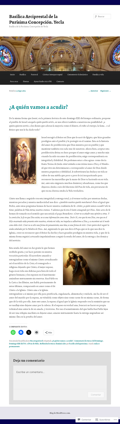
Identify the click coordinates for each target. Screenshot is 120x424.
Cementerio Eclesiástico (77, 74)
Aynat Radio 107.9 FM (43, 81)
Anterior (93, 91)
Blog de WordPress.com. (60, 413)
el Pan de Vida (33, 343)
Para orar (14, 81)
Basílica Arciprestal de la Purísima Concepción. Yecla (36, 19)
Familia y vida (98, 74)
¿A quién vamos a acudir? (62, 341)
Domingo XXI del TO (17, 343)
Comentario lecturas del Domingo (88, 341)
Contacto (60, 81)
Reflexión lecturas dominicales (53, 343)
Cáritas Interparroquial (52, 74)
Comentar (96, 394)
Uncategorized (36, 341)
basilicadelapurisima (78, 343)
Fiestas (26, 81)
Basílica (23, 74)
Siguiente (105, 91)
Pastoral (34, 74)
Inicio (12, 74)
